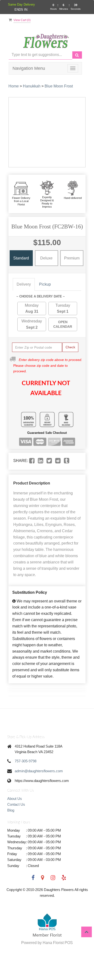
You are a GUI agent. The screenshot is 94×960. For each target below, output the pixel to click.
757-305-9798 (25, 761)
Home (13, 86)
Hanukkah (31, 86)
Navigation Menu (29, 68)
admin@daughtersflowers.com (39, 771)
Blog (10, 810)
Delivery (24, 284)
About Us (14, 798)
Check (70, 347)
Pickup (45, 284)
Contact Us (16, 804)
